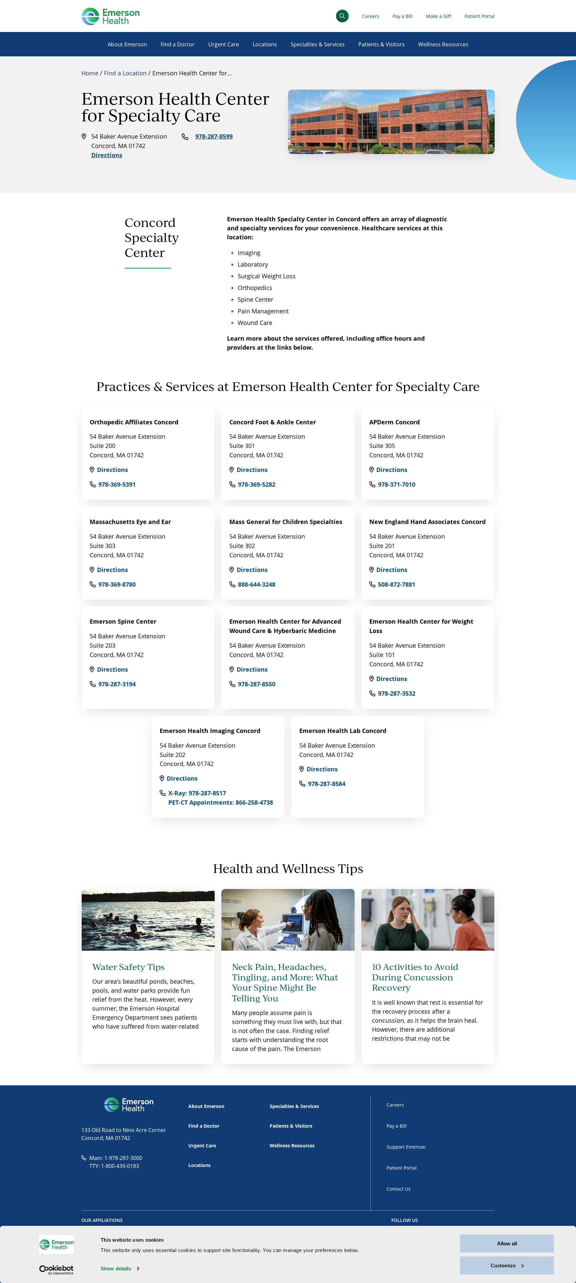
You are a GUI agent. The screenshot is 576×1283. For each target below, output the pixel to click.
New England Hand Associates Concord (427, 522)
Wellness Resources (443, 44)
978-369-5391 (117, 484)
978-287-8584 (326, 784)
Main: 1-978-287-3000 (115, 1157)
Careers (370, 16)
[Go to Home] (110, 16)
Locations (265, 44)
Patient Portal (480, 16)
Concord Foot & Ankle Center (272, 422)
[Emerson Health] (129, 1105)
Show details (116, 1268)
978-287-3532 (396, 693)
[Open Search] (342, 16)
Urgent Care (223, 44)
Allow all (507, 1243)
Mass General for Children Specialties (285, 522)
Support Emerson (406, 1147)
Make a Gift (438, 16)
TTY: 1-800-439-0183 (114, 1165)
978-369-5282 (256, 484)
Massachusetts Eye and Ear (130, 522)
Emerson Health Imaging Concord (210, 731)
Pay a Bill (403, 16)
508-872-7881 (396, 584)
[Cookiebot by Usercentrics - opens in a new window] (56, 1270)
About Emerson (127, 44)
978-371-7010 (396, 484)
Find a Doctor (178, 44)
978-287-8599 (214, 136)
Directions (106, 155)
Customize (503, 1265)
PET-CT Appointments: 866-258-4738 (220, 802)
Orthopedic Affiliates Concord (134, 422)
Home (89, 73)
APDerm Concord (394, 422)
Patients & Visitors (381, 44)
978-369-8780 (117, 584)
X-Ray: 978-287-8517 (197, 793)
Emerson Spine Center (123, 621)
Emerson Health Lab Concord (342, 731)
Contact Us (399, 1189)
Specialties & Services (318, 44)
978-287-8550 (256, 684)
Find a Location (125, 73)
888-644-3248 (256, 584)
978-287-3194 (117, 684)
